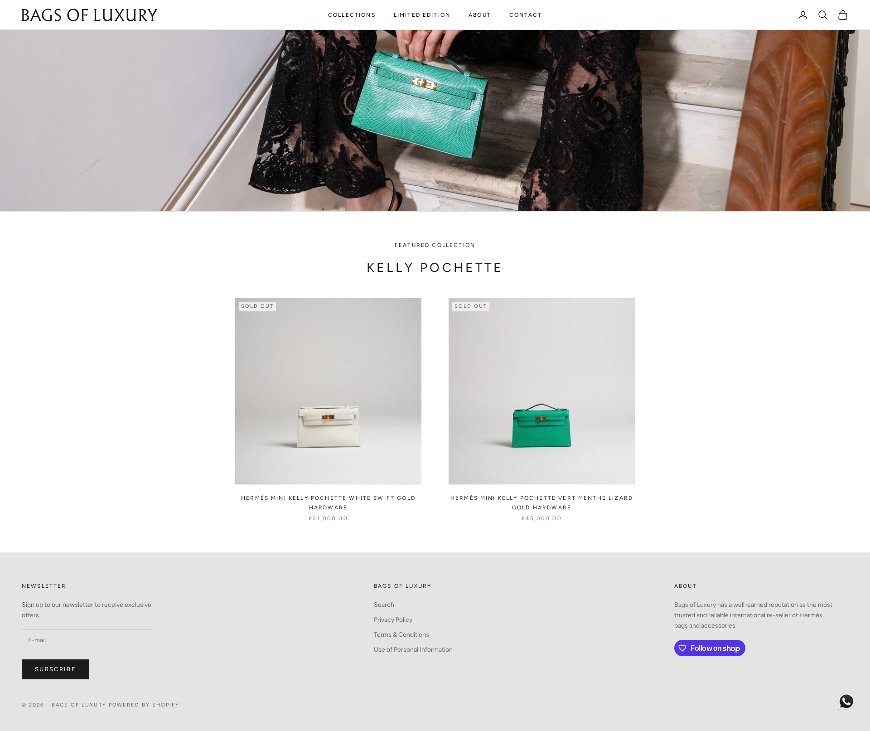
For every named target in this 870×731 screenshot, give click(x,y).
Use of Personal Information (413, 650)
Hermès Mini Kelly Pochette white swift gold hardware (328, 502)
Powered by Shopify (144, 705)
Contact (525, 15)
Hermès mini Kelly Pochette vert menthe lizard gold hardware (541, 502)
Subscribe (55, 669)
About (480, 15)
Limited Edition (422, 15)
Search (384, 605)
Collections (352, 15)
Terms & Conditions (401, 635)
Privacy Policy (393, 620)
